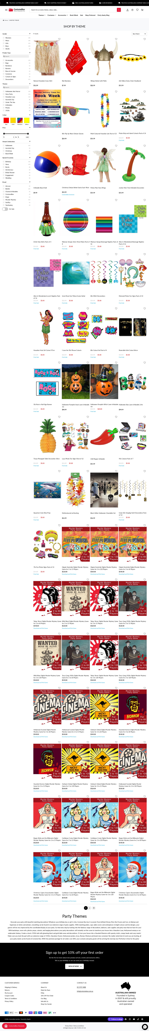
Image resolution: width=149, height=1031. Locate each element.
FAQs (42, 993)
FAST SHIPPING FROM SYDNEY (21, 3)
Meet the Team (45, 990)
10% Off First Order (47, 996)
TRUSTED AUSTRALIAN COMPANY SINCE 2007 (100, 3)
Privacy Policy (9, 1001)
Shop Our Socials (46, 1004)
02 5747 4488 (81, 987)
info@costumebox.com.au (85, 991)
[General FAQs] (132, 9)
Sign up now (74, 966)
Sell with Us (44, 1001)
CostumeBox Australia (14, 1019)
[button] (6, 9)
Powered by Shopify (26, 1019)
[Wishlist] (137, 9)
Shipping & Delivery (11, 987)
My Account (8, 993)
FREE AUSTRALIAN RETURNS (48, 3)
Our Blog (43, 998)
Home (6, 20)
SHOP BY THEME (14, 20)
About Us (44, 987)
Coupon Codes (9, 996)
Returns (7, 990)
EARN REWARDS (71, 3)
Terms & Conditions (11, 998)
